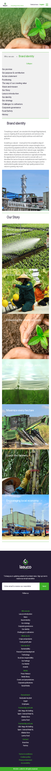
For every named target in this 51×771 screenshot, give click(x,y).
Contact (26, 739)
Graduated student (25, 698)
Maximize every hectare (20, 410)
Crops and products (25, 639)
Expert (25, 701)
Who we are (9, 56)
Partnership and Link (25, 708)
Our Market (25, 664)
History (5, 114)
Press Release (25, 674)
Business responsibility (25, 658)
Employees (25, 704)
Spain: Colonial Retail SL (25, 714)
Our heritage (25, 661)
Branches (25, 742)
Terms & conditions (25, 754)
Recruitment (25, 695)
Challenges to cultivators (12, 104)
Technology (25, 655)
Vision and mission (10, 87)
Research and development (25, 652)
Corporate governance (11, 107)
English (41, 4)
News (25, 617)
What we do (25, 636)
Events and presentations (25, 680)
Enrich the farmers (17, 455)
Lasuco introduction (10, 93)
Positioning (6, 80)
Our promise (7, 69)
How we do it (25, 646)
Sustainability (25, 649)
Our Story (6, 90)
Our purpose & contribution (13, 73)
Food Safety (7, 111)
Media (25, 671)
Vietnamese (34, 4)
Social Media (25, 686)
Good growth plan (25, 642)
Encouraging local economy (22, 500)
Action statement (9, 76)
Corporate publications (25, 683)
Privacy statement (25, 760)
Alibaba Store (25, 717)
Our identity (6, 97)
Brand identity (25, 620)
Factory (25, 746)
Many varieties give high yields (23, 365)
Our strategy (7, 100)
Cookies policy (25, 757)
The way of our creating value (14, 83)
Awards (25, 667)
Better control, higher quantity (23, 275)
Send (44, 586)
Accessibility (25, 763)
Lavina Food (25, 720)
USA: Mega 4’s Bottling (25, 711)
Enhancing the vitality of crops (23, 320)
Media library (25, 677)
